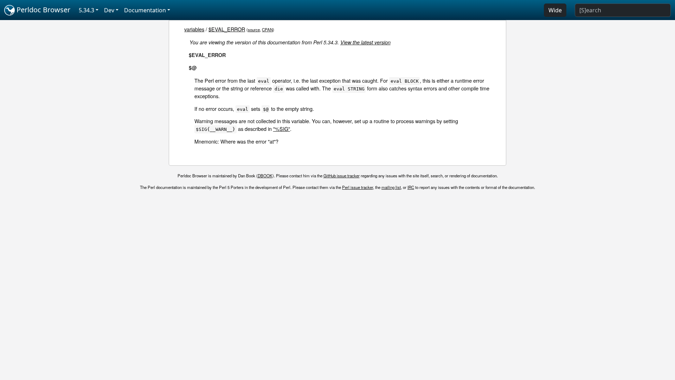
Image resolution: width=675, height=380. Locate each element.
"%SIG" (281, 128)
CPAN (267, 29)
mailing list (391, 187)
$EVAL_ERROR (226, 29)
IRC (410, 187)
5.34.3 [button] (86, 10)
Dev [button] (109, 10)
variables (194, 29)
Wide (555, 10)
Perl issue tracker (357, 187)
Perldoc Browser (42, 9)
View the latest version (365, 42)
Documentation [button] (145, 10)
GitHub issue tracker (341, 175)
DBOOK (265, 175)
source (254, 29)
